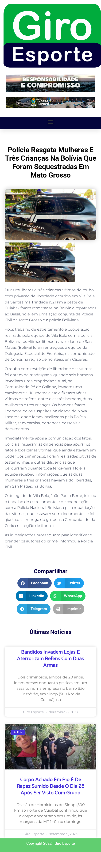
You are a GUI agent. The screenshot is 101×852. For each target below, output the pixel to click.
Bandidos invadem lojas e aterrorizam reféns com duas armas (50, 658)
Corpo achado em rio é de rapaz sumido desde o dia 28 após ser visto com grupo (51, 786)
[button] (50, 122)
